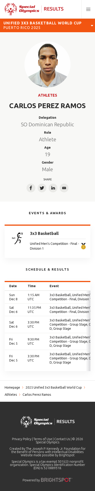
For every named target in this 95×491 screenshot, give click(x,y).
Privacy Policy (21, 439)
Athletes (47, 95)
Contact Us (62, 439)
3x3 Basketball (44, 233)
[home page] (34, 9)
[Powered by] (56, 480)
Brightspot (66, 455)
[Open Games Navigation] (92, 25)
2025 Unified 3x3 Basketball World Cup (54, 387)
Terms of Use (42, 439)
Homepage (12, 387)
